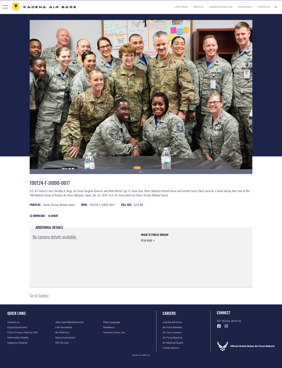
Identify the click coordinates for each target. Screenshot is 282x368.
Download (38, 216)
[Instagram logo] (226, 326)
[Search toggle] (276, 7)
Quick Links (16, 313)
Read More (147, 240)
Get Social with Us (229, 321)
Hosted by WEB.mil (141, 355)
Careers (169, 313)
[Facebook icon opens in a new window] (219, 326)
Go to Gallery (39, 295)
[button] (5, 7)
